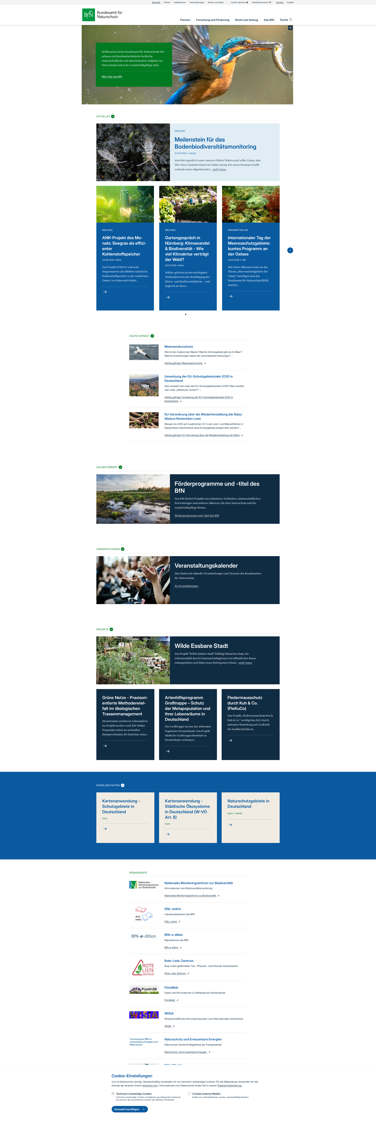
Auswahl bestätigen (126, 1109)
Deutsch (280, 2)
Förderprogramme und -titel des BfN (197, 515)
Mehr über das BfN (112, 76)
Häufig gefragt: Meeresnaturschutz (183, 363)
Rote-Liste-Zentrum (175, 973)
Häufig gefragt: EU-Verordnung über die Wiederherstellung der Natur (202, 435)
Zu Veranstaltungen (186, 586)
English (290, 2)
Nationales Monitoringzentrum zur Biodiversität (190, 895)
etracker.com (150, 1085)
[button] (185, 314)
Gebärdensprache (260, 2)
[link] (185, 20)
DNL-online (170, 921)
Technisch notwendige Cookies (134, 1093)
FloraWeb (170, 1000)
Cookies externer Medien (206, 1093)
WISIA (168, 1026)
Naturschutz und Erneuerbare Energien (185, 1052)
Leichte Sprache (238, 2)
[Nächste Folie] (290, 250)
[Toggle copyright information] (290, 28)
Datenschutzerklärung (230, 1085)
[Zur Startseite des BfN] (107, 14)
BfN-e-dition (171, 947)
